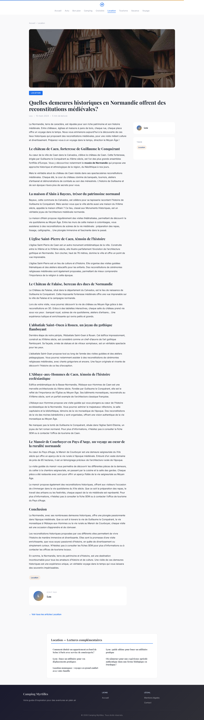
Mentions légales (151, 698)
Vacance (135, 10)
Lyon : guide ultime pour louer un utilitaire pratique (127, 651)
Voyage (145, 10)
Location (112, 10)
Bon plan (76, 10)
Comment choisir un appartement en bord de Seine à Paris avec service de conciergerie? (75, 651)
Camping (88, 10)
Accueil (58, 10)
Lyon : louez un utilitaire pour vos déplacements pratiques (69, 660)
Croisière (100, 10)
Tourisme (123, 10)
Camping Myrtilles (35, 694)
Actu (67, 10)
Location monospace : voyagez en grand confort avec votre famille (75, 669)
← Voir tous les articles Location (45, 614)
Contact (147, 702)
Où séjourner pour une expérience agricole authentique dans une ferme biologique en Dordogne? (127, 661)
